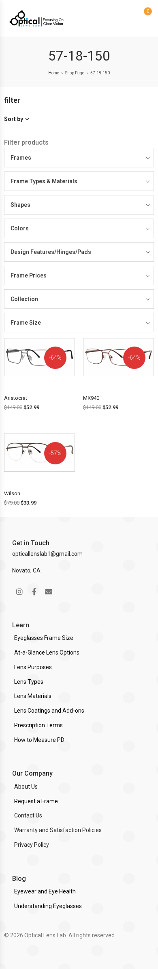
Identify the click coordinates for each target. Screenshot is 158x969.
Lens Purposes (33, 667)
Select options (40, 382)
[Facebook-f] (34, 591)
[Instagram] (19, 591)
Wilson (12, 493)
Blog (19, 878)
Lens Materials (32, 696)
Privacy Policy (31, 844)
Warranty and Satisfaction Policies (58, 830)
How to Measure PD (39, 740)
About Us (26, 786)
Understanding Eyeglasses (48, 906)
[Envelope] (48, 591)
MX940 (91, 398)
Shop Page (74, 73)
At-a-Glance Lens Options (46, 652)
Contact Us (28, 815)
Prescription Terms (38, 725)
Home (53, 73)
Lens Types (28, 682)
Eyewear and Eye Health (45, 891)
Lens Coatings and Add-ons (49, 710)
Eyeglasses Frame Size (43, 638)
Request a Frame (36, 801)
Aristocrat (15, 398)
